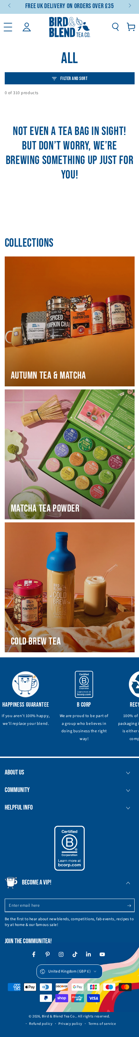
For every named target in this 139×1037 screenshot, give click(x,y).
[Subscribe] (130, 905)
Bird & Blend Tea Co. (59, 1016)
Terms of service (102, 1023)
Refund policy (40, 1023)
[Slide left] (10, 6)
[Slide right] (129, 6)
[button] (115, 27)
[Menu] (8, 27)
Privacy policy (70, 1023)
